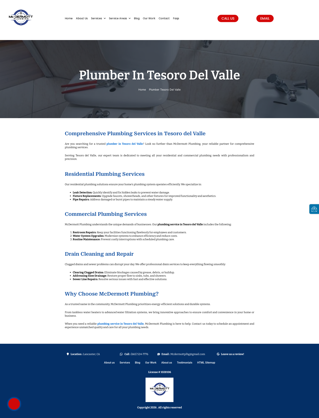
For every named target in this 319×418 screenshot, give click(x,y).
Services (96, 18)
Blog (137, 18)
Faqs (176, 18)
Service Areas (118, 18)
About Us (82, 18)
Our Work (149, 18)
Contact (164, 18)
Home (69, 18)
